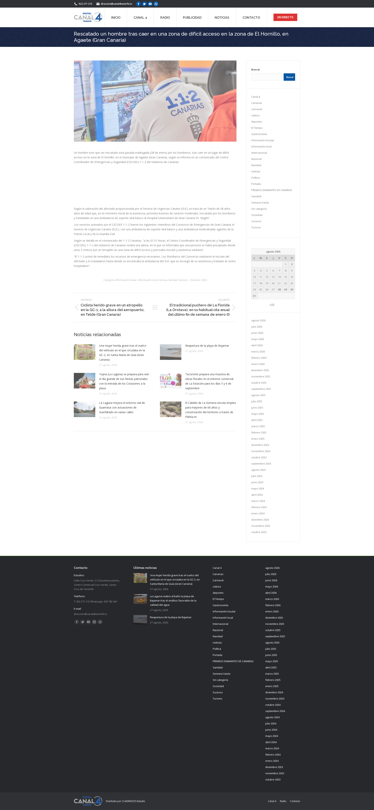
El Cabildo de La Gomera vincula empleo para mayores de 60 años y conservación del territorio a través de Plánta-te (210, 410)
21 (279, 283)
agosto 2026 (258, 320)
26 (267, 289)
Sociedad (256, 215)
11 (260, 277)
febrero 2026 (258, 357)
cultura (255, 115)
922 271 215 (85, 3)
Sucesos (182, 280)
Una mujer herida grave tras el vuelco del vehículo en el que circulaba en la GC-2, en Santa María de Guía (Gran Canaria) (122, 352)
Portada (256, 184)
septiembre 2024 (261, 463)
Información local (147, 280)
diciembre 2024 (260, 445)
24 (254, 289)
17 (254, 283)
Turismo (256, 227)
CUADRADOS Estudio (133, 801)
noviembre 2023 (260, 526)
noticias (163, 280)
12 (267, 277)
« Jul (272, 304)
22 (285, 283)
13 (273, 277)
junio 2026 (257, 333)
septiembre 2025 (261, 389)
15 (285, 277)
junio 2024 (257, 482)
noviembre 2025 (260, 376)
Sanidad (172, 280)
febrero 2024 (258, 507)
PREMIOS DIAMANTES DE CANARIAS (271, 190)
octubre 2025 (258, 382)
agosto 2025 (258, 395)
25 (260, 289)
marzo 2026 (258, 351)
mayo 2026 (257, 339)
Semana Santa (260, 202)
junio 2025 (257, 407)
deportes (256, 121)
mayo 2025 (257, 414)
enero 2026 (258, 364)
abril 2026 (257, 345)
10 (254, 277)
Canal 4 (255, 96)
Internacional (259, 152)
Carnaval (256, 109)
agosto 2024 (258, 470)
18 (260, 283)
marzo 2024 (258, 501)
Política (255, 177)
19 (267, 283)
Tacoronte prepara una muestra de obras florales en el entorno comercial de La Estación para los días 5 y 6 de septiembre (209, 381)
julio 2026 (256, 326)
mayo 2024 (257, 488)
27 (273, 289)
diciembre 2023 (260, 519)
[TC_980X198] (155, 200)
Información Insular (126, 280)
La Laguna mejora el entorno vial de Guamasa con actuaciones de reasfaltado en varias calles (122, 407)
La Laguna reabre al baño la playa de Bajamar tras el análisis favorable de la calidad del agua (173, 600)
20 (273, 283)
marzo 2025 (258, 426)
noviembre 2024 (260, 451)
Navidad (256, 165)
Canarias (256, 103)
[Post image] (84, 352)
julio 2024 (256, 476)
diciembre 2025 (260, 370)
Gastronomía (259, 134)
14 (279, 277)
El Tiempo (257, 128)
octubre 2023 (258, 532)
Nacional (256, 159)
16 (291, 277)
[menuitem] (116, 17)
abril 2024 (257, 494)
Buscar (255, 69)
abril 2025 (257, 420)
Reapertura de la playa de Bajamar (207, 345)
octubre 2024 (258, 457)
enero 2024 (258, 513)
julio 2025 (256, 401)
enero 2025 (258, 438)
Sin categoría (259, 208)
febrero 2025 (258, 432)
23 (291, 283)
